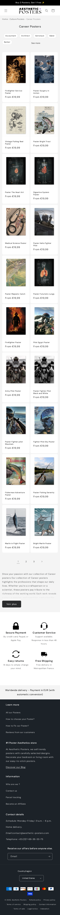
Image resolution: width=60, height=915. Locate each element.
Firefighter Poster (13, 342)
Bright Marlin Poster (42, 543)
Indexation (44, 909)
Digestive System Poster (41, 193)
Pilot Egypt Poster (41, 342)
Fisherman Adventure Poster (15, 494)
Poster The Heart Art (14, 192)
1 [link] (18, 561)
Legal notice (33, 909)
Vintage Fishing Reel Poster (14, 143)
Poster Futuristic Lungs (43, 294)
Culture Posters (17, 19)
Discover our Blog (15, 767)
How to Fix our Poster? (17, 725)
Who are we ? (13, 784)
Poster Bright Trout (42, 142)
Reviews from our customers (20, 732)
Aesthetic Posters (19, 900)
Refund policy (35, 900)
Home (5, 19)
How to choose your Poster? (20, 719)
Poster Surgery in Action (41, 92)
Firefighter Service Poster (13, 92)
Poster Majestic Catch (15, 294)
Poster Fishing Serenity (43, 493)
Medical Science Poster (15, 243)
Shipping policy (29, 904)
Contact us (11, 790)
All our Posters (13, 712)
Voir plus (12, 604)
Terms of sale (19, 909)
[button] (6, 10)
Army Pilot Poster (13, 391)
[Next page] (42, 561)
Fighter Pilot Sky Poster (44, 442)
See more (35, 43)
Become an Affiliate (16, 804)
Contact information (47, 904)
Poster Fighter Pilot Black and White (42, 392)
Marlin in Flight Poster (15, 543)
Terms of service (14, 904)
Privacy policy (49, 900)
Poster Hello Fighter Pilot (42, 244)
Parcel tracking (13, 797)
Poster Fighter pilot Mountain (14, 443)
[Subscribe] (49, 856)
